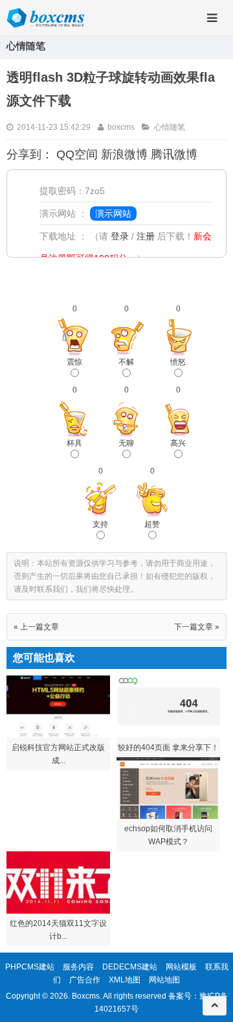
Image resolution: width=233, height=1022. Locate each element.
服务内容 (78, 966)
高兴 (178, 443)
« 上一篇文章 (36, 626)
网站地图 (164, 979)
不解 (126, 362)
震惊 (74, 362)
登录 (120, 236)
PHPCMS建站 (29, 966)
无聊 (126, 443)
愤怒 (178, 362)
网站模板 (181, 966)
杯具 (74, 443)
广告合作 (84, 979)
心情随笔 (169, 127)
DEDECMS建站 (129, 966)
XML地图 (124, 979)
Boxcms (86, 996)
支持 (100, 524)
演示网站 (113, 213)
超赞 (152, 524)
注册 (146, 236)
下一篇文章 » (196, 626)
